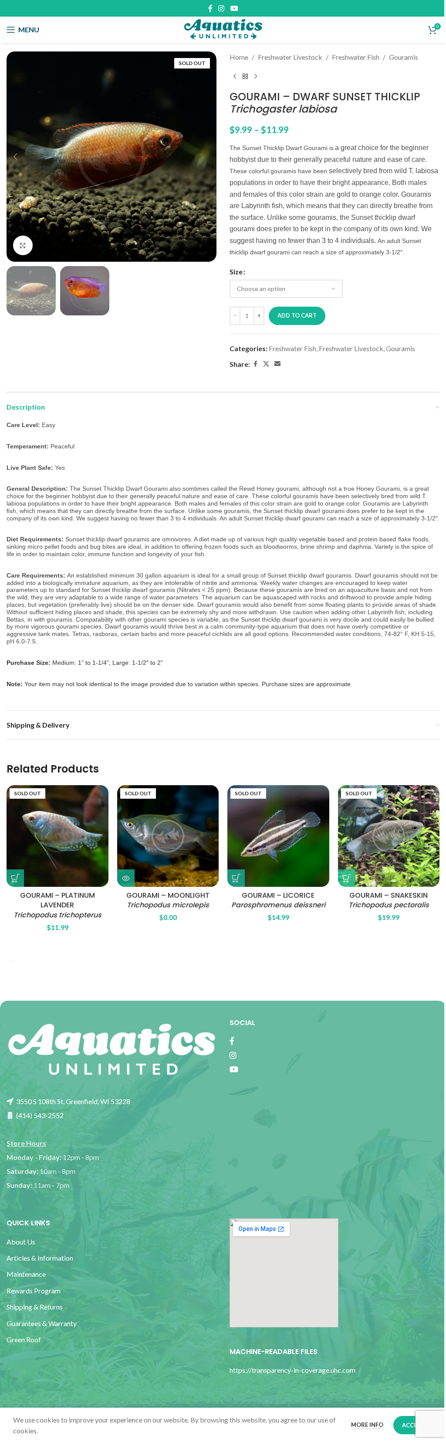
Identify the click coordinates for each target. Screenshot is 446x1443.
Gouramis (403, 57)
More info (368, 1424)
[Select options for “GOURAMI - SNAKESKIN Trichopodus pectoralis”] (346, 878)
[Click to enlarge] (23, 245)
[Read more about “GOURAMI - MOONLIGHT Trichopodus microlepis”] (126, 878)
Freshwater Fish (355, 57)
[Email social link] (277, 364)
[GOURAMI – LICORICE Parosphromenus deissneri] (278, 836)
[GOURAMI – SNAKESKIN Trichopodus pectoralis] (389, 836)
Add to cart (297, 315)
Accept (413, 1425)
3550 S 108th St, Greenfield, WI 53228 (72, 1101)
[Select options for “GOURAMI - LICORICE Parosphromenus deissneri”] (236, 878)
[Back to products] (245, 77)
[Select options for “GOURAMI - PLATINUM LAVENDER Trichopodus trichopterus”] (15, 878)
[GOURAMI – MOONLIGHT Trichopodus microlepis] (168, 836)
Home (239, 57)
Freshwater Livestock (290, 57)
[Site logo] (223, 28)
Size (236, 271)
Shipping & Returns (35, 1307)
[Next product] (255, 77)
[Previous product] (235, 77)
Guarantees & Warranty (42, 1323)
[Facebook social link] (210, 8)
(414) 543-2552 (39, 1115)
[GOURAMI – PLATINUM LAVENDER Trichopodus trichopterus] (57, 836)
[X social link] (266, 364)
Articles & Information (40, 1258)
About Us (21, 1242)
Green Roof (24, 1339)
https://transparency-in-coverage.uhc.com (292, 1370)
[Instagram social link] (221, 8)
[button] (15, 156)
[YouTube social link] (234, 8)
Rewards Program (34, 1290)
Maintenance (26, 1274)
